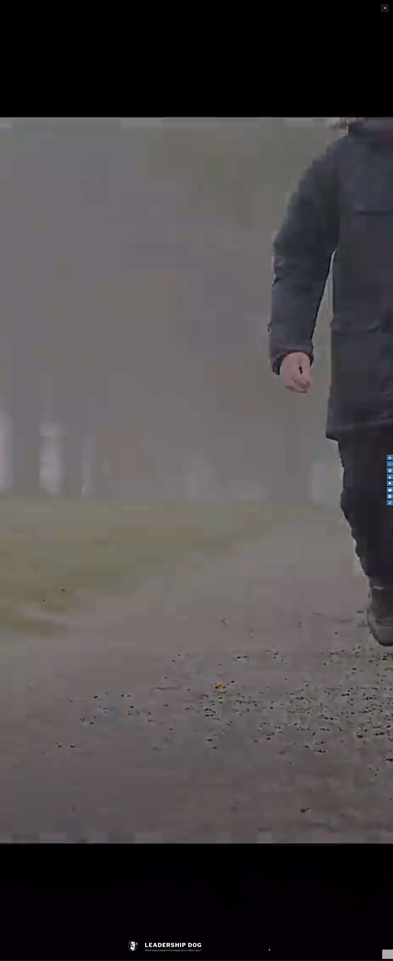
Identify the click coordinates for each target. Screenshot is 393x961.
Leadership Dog (173, 945)
